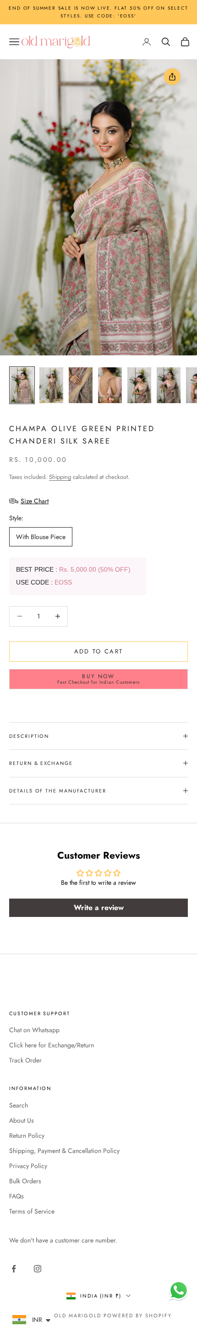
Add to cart (98, 651)
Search (18, 1105)
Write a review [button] (99, 907)
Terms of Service (32, 1211)
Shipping (60, 476)
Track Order (25, 1060)
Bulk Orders (25, 1181)
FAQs (16, 1196)
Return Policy (26, 1135)
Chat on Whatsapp (34, 1029)
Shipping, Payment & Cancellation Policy (64, 1150)
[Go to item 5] (139, 385)
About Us (21, 1120)
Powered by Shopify (138, 1315)
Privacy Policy (28, 1165)
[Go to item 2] (51, 385)
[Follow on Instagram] (37, 1268)
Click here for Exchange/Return (51, 1045)
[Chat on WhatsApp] (179, 1290)
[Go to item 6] (168, 385)
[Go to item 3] (80, 385)
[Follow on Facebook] (13, 1268)
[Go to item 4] (110, 385)
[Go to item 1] (22, 385)
